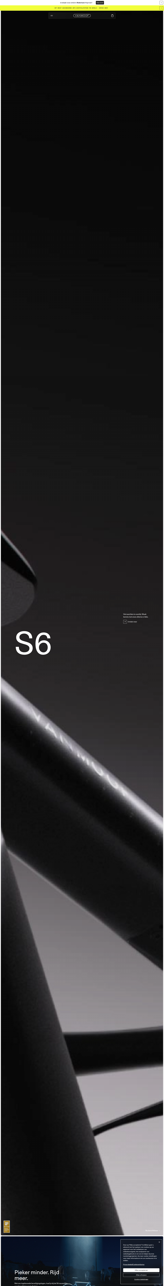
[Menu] (51, 15)
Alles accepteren (141, 1270)
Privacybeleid (128, 1264)
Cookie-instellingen (141, 1279)
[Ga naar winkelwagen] (112, 15)
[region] (141, 1261)
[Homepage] (82, 15)
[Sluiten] (161, 8)
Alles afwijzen (141, 1275)
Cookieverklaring (138, 1264)
